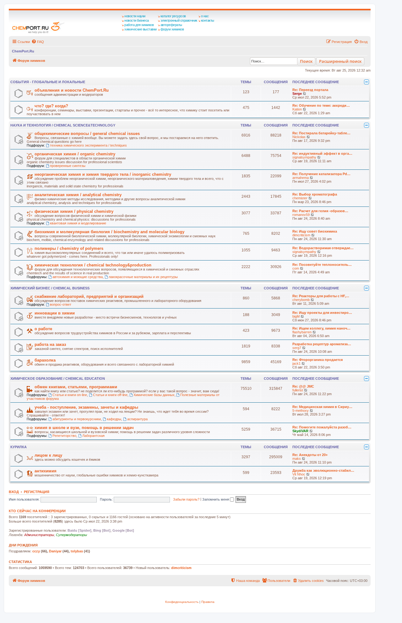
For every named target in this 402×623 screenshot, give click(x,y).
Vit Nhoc (298, 474)
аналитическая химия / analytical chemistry (78, 194)
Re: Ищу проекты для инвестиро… (322, 312)
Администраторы (39, 535)
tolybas (77, 551)
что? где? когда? (51, 106)
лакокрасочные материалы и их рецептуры (143, 277)
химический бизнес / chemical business (50, 288)
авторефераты (171, 25)
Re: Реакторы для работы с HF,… (320, 296)
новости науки (134, 16)
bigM (296, 316)
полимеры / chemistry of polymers (69, 248)
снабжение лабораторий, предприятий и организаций (89, 296)
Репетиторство (64, 436)
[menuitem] (37, 42)
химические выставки (140, 29)
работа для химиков (139, 25)
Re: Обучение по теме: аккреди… (321, 105)
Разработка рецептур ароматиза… (321, 344)
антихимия (46, 471)
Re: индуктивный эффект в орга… (322, 153)
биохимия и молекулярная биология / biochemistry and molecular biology (109, 231)
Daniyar (55, 551)
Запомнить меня (216, 499)
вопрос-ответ (60, 304)
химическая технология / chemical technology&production (93, 265)
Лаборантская (93, 436)
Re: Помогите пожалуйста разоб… (321, 427)
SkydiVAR (300, 431)
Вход (14, 492)
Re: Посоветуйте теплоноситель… (322, 264)
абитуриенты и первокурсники (76, 419)
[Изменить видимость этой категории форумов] (366, 81)
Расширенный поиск (340, 61)
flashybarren (302, 332)
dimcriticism (301, 235)
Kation (297, 109)
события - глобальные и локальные (47, 82)
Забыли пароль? (186, 499)
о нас (205, 16)
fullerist (297, 390)
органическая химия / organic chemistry (75, 154)
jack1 (296, 363)
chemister (299, 198)
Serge (297, 93)
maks (296, 458)
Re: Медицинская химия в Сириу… (322, 407)
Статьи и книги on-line (69, 395)
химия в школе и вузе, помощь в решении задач (84, 427)
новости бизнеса (136, 20)
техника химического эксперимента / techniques (88, 145)
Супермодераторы (71, 535)
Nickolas (299, 137)
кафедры (114, 419)
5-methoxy (300, 410)
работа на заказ (50, 344)
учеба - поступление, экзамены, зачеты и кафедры (86, 407)
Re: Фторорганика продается (317, 360)
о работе (43, 328)
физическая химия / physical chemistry (74, 211)
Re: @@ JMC (303, 386)
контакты (207, 20)
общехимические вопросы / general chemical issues (87, 133)
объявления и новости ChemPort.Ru (72, 90)
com (295, 268)
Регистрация (36, 492)
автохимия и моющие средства (77, 277)
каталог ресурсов (173, 16)
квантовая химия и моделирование (78, 223)
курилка (18, 447)
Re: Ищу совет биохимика (314, 231)
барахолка (45, 360)
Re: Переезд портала (310, 90)
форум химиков (172, 29)
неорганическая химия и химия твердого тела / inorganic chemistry (103, 174)
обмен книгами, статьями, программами (76, 386)
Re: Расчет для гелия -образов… (320, 211)
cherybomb (301, 300)
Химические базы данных (154, 395)
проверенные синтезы (67, 166)
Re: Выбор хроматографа (314, 194)
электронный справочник (178, 20)
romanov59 (301, 215)
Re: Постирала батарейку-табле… (321, 133)
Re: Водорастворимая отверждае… (323, 248)
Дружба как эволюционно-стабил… (323, 470)
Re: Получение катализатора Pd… (321, 174)
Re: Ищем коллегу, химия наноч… (321, 328)
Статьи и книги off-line (110, 395)
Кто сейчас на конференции (37, 511)
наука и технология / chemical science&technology (62, 125)
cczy (36, 551)
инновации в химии (55, 313)
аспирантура (137, 419)
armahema (300, 178)
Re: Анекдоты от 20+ (310, 455)
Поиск (306, 61)
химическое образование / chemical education (57, 378)
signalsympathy (304, 157)
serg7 (296, 348)
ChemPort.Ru (23, 51)
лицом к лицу (48, 455)
